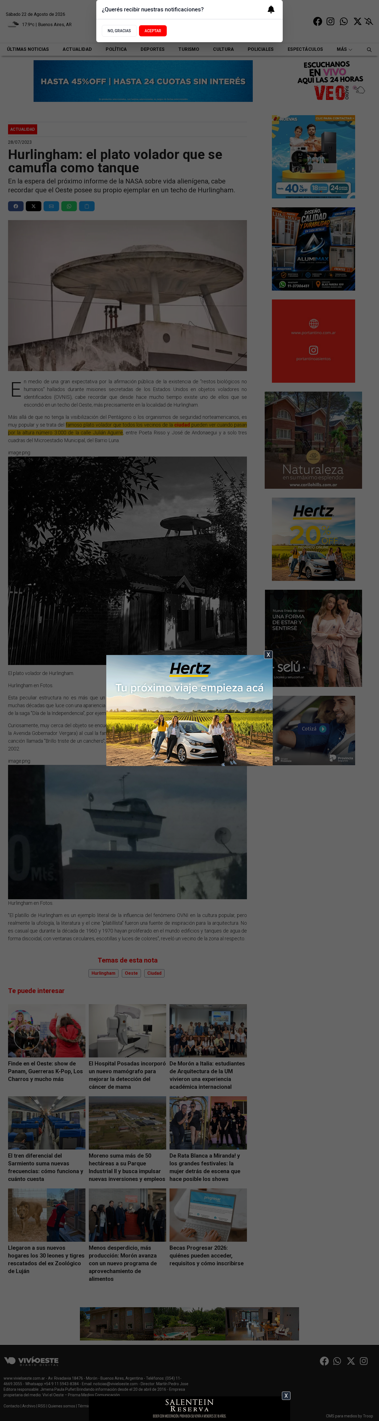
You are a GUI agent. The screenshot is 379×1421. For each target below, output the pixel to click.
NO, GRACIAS (119, 31)
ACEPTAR (153, 31)
